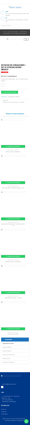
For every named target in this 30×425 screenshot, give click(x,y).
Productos (4, 411)
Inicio (4, 31)
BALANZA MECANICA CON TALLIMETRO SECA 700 (13, 224)
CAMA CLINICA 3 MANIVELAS (13, 151)
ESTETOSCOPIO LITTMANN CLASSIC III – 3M (13, 188)
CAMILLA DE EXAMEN (13, 334)
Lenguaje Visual (21, 420)
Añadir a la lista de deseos (2, 85)
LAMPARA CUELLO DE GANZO (13, 261)
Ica (6, 18)
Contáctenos (4, 414)
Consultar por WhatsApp (10, 92)
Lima (6, 11)
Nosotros (3, 409)
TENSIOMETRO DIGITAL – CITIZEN (13, 298)
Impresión (5, 100)
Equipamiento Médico (13, 31)
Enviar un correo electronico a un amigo (13, 102)
